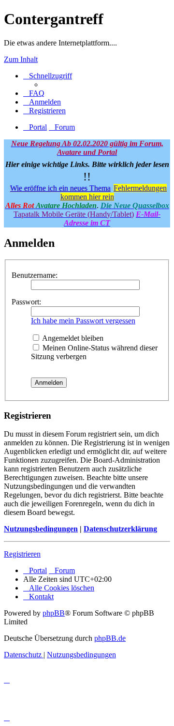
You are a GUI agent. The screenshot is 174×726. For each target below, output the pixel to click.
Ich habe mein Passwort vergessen (83, 321)
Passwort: (26, 302)
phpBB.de (110, 638)
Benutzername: (35, 275)
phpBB (54, 613)
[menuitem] (33, 93)
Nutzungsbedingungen (41, 529)
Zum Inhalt (21, 59)
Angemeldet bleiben (72, 338)
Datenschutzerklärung (120, 529)
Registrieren (22, 554)
